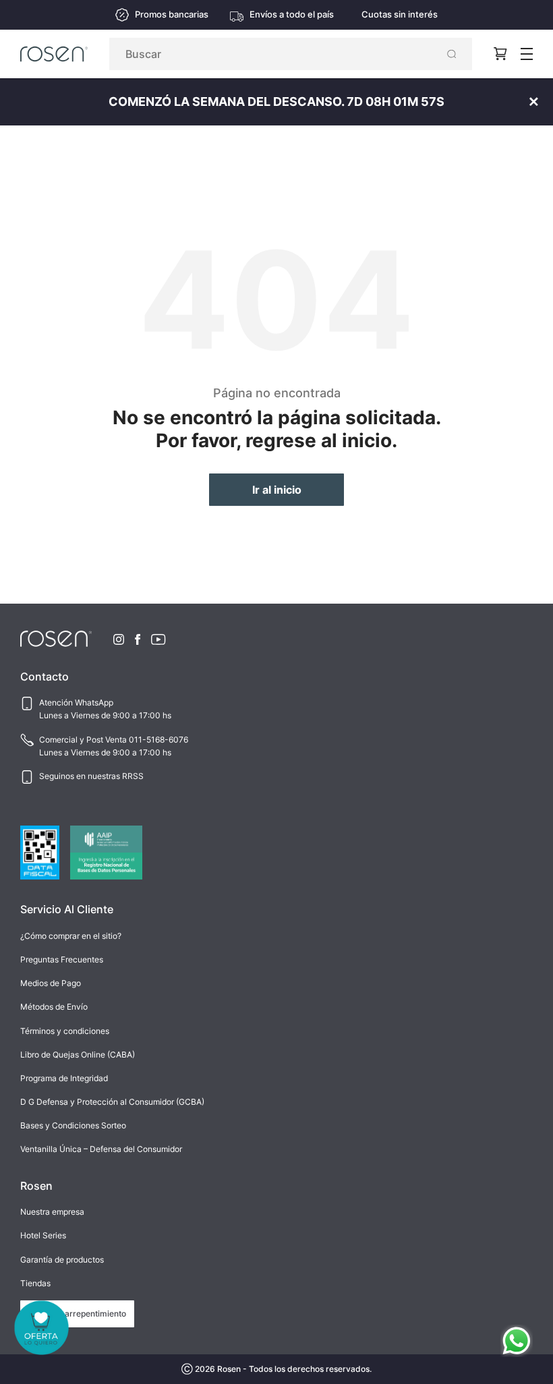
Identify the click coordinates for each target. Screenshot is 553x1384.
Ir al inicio (276, 489)
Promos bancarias (171, 14)
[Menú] (527, 54)
